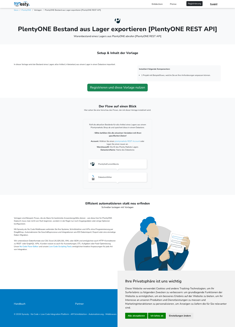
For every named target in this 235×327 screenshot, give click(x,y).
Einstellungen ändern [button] (180, 315)
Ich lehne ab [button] (157, 315)
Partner (79, 304)
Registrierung (194, 3)
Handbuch (19, 304)
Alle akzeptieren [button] (136, 315)
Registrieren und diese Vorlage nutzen (117, 87)
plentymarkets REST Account (127, 141)
